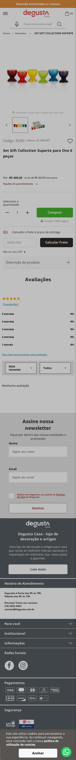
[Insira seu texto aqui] (26, 724)
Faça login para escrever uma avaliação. (24, 354)
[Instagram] (23, 666)
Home (6, 33)
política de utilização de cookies (32, 742)
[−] (7, 212)
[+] (27, 212)
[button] (15, 24)
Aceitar (38, 753)
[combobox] (38, 24)
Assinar (38, 508)
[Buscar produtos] (59, 24)
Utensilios (20, 33)
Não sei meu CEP (12, 251)
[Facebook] (9, 666)
